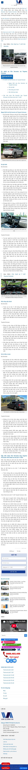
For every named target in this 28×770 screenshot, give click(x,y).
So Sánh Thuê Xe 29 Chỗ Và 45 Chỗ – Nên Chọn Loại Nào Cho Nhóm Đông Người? (18, 599)
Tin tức (5, 693)
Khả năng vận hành (14, 89)
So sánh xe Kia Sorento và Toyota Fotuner (14, 79)
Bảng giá (5, 698)
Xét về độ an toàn (13, 92)
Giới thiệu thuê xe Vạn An (9, 739)
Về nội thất (11, 87)
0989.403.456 (5, 764)
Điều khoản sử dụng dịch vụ (10, 746)
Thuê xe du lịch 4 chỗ (8, 670)
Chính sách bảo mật (8, 744)
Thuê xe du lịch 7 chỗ (8, 672)
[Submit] (25, 635)
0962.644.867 (5, 768)
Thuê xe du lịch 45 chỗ (8, 683)
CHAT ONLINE (23, 768)
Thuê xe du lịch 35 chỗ (8, 680)
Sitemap (5, 753)
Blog (4, 690)
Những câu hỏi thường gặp (9, 749)
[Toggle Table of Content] (3, 78)
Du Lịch (5, 696)
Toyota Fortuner (12, 12)
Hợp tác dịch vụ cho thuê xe (9, 751)
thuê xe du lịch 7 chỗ (8, 32)
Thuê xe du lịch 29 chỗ (8, 677)
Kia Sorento (6, 18)
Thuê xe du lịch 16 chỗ (8, 675)
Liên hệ (5, 741)
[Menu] (2, 2)
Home (12, 5)
